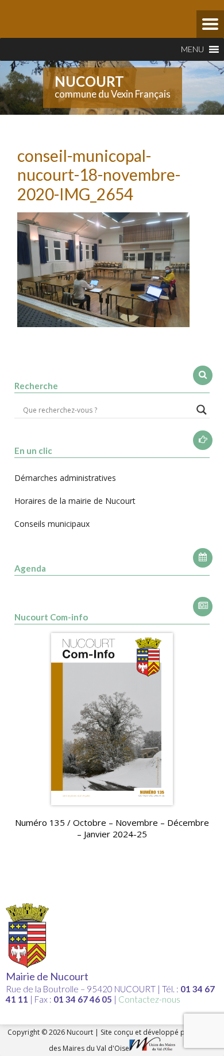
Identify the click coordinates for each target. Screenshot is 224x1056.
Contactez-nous (149, 999)
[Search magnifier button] (202, 410)
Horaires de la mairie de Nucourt (75, 500)
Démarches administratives (65, 477)
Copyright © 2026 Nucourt (51, 1032)
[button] (192, 49)
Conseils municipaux (52, 523)
